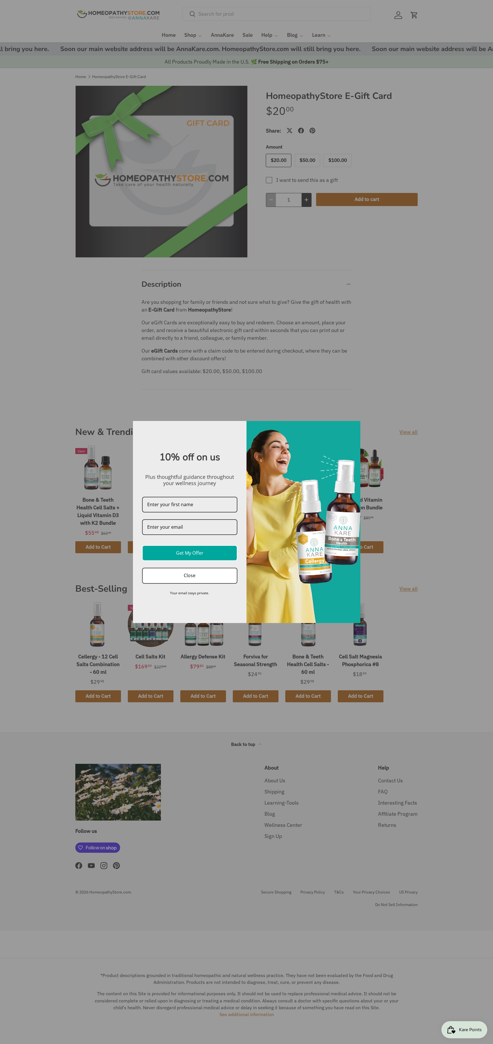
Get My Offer (189, 553)
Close (189, 575)
